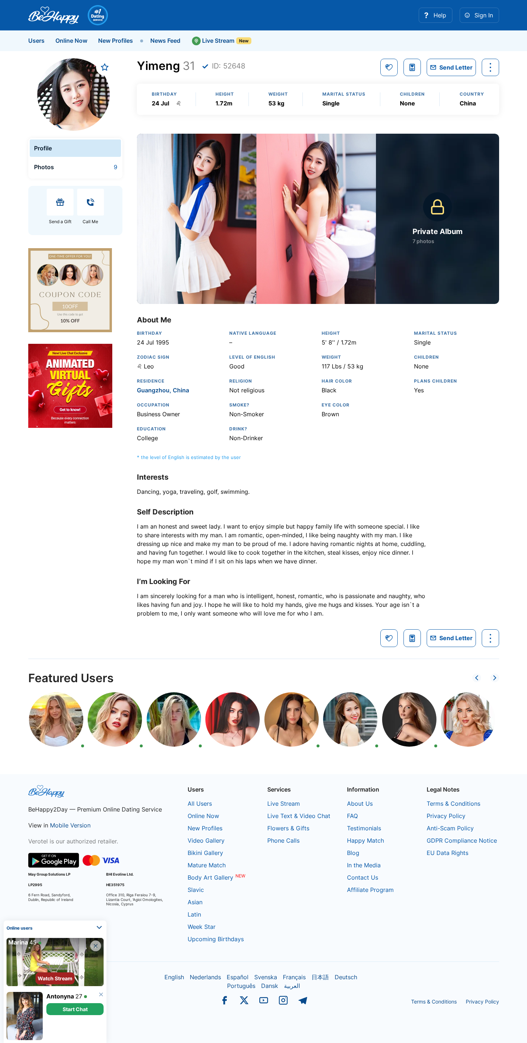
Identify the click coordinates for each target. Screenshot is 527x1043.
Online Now (71, 40)
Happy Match (365, 840)
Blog (353, 852)
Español (237, 977)
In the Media (364, 865)
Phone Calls (283, 840)
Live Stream (217, 40)
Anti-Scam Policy (450, 828)
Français (294, 977)
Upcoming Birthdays (216, 939)
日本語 (320, 977)
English (174, 977)
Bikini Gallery (205, 852)
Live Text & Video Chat (298, 815)
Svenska (265, 977)
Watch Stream (55, 978)
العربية (292, 985)
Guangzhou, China (163, 390)
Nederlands (205, 977)
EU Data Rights (447, 852)
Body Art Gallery (210, 877)
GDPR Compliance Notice (462, 840)
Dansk (269, 985)
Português (241, 985)
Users (36, 40)
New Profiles (115, 40)
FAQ (352, 815)
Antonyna (60, 996)
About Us (360, 803)
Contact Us (362, 877)
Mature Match (207, 865)
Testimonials (364, 828)
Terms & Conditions (453, 803)
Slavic (196, 889)
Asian (195, 902)
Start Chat (75, 1009)
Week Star (202, 926)
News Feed (165, 40)
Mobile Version (70, 825)
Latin (194, 914)
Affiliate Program (370, 889)
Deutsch (346, 977)
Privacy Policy (446, 815)
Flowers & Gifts (288, 828)
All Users (200, 803)
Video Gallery (206, 840)
